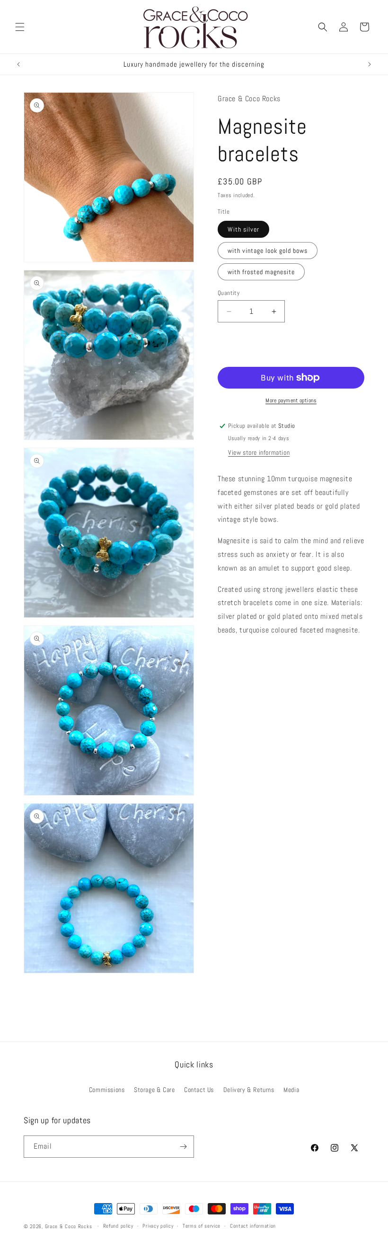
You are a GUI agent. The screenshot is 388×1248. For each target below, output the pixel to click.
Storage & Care (154, 1089)
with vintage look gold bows (268, 250)
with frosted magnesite (261, 272)
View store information (259, 452)
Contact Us (199, 1089)
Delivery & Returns (248, 1089)
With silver (243, 229)
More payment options (291, 400)
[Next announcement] (369, 64)
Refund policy (118, 1225)
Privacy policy (157, 1225)
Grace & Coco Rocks (68, 1226)
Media (291, 1089)
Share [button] (234, 659)
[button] (19, 27)
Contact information (253, 1225)
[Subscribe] (183, 1146)
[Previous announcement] (18, 64)
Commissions (107, 1089)
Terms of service (201, 1225)
